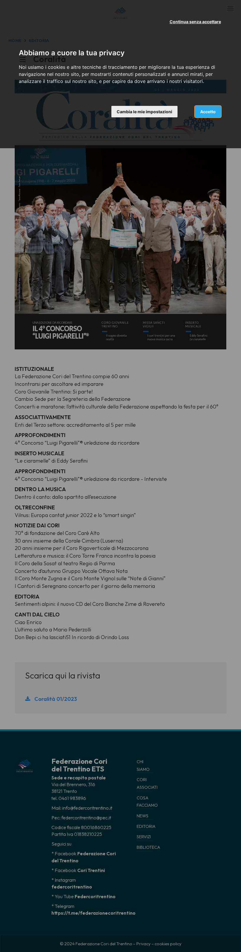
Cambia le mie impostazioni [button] (144, 111)
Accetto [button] (208, 111)
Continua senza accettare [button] (195, 21)
